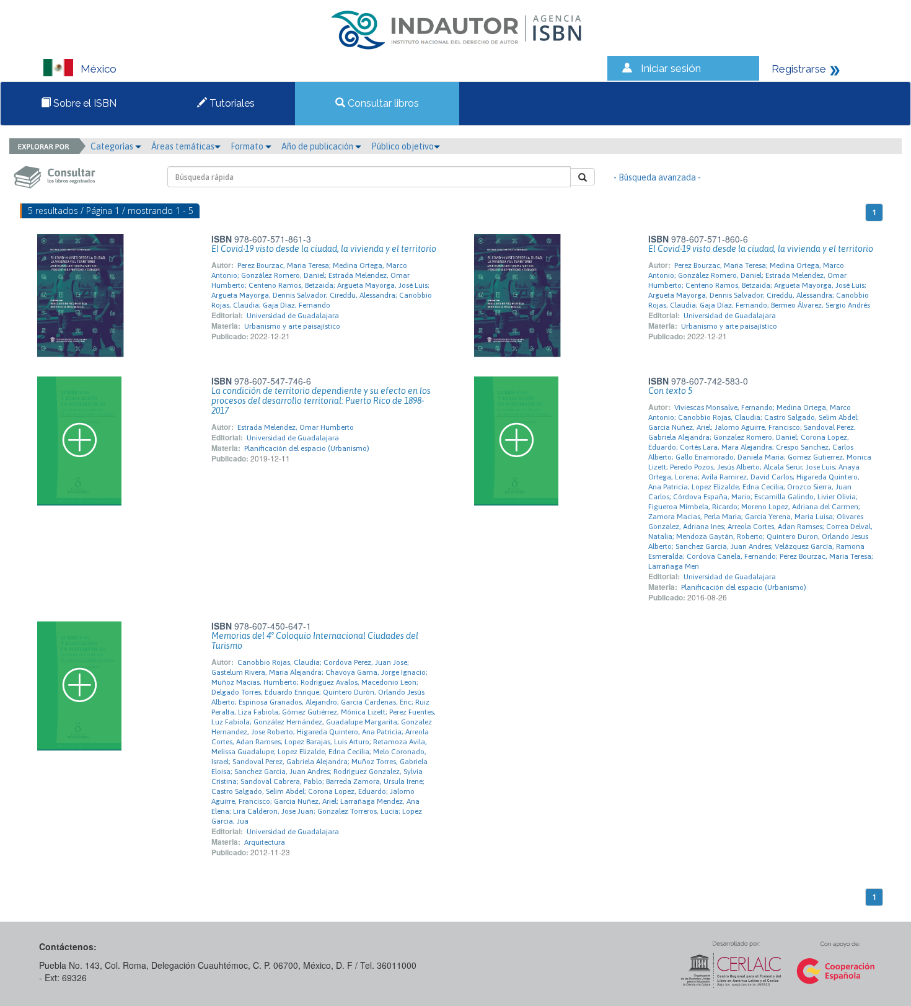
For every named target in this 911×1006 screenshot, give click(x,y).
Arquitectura (264, 842)
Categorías (112, 146)
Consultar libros (382, 103)
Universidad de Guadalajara (293, 315)
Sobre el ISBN (84, 103)
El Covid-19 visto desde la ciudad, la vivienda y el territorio (323, 249)
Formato (248, 146)
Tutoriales (231, 103)
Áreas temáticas (182, 146)
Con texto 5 (670, 391)
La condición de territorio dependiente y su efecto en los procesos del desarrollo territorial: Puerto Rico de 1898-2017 (321, 401)
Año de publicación (318, 146)
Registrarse (799, 69)
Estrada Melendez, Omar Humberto (295, 427)
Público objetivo (402, 146)
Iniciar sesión (671, 68)
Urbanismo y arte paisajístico (292, 326)
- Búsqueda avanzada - (657, 177)
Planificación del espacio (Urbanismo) (306, 448)
